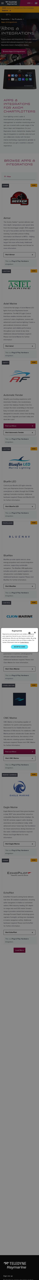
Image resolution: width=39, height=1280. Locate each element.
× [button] (35, 632)
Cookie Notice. (24, 642)
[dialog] (19, 640)
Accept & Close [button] (19, 647)
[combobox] (29, 633)
